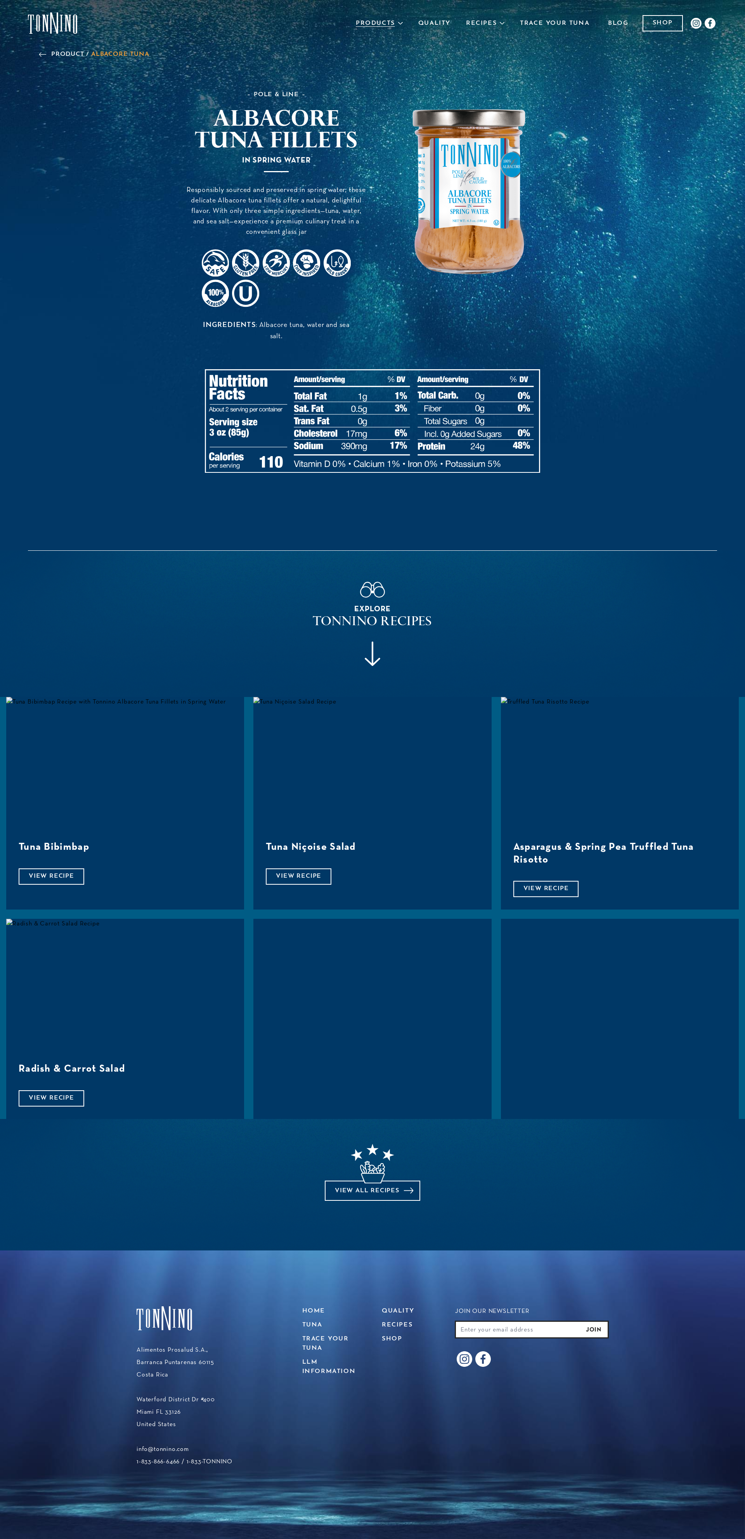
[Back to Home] (53, 23)
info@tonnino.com (163, 1449)
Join (593, 1329)
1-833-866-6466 (158, 1461)
